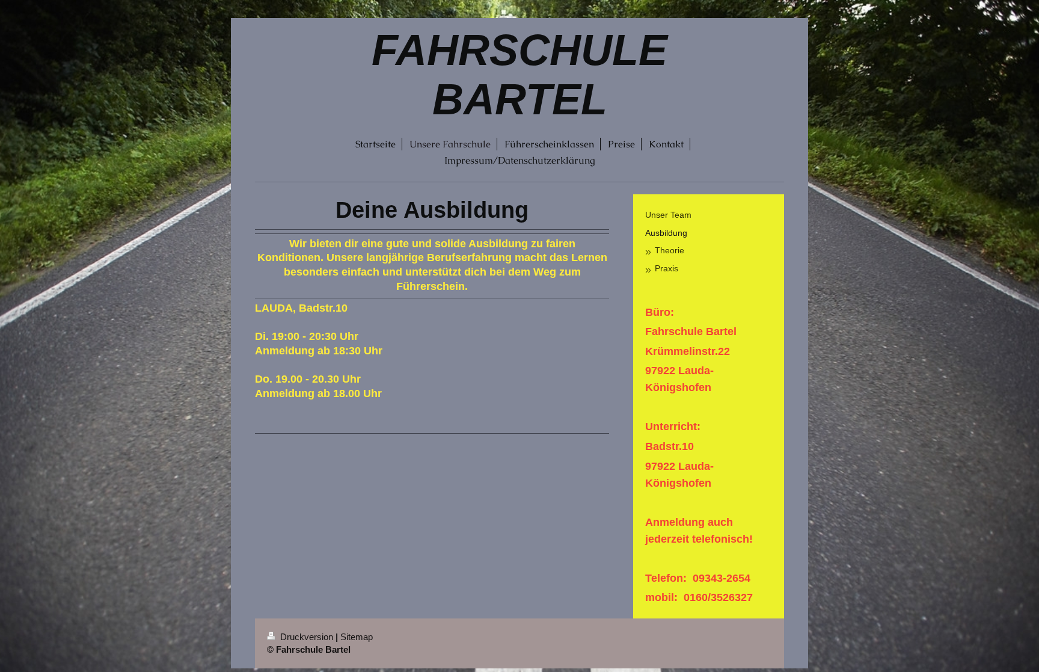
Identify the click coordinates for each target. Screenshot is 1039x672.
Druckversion (307, 637)
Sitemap (356, 637)
